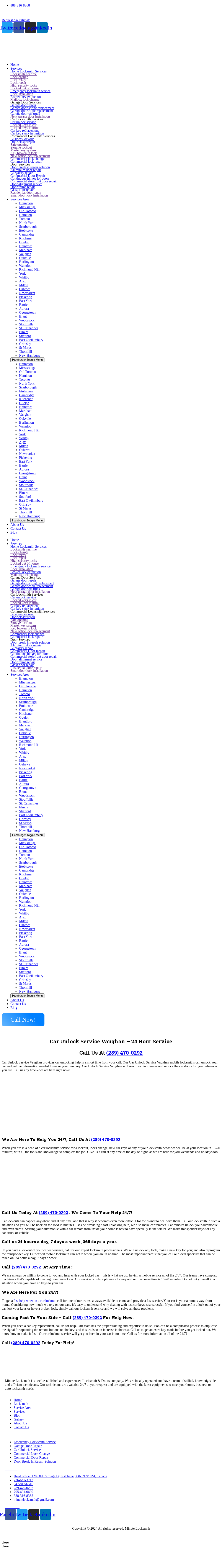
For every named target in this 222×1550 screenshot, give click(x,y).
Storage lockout (21, 147)
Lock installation (21, 94)
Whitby (24, 277)
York (22, 273)
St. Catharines (28, 328)
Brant (23, 316)
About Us (17, 1000)
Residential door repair (25, 192)
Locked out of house (24, 88)
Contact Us (18, 1004)
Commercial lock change (27, 159)
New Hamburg (29, 355)
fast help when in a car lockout (35, 1301)
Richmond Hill (29, 269)
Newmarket (27, 293)
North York (26, 222)
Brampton (26, 203)
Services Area (19, 674)
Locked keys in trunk (24, 127)
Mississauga (27, 207)
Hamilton (25, 215)
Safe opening (19, 144)
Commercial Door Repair (27, 175)
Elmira (23, 332)
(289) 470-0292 (124, 1052)
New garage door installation (30, 116)
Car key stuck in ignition (27, 133)
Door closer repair (22, 142)
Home (14, 540)
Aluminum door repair (25, 170)
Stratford (25, 336)
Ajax (22, 281)
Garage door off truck (25, 113)
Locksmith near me (23, 74)
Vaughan (25, 254)
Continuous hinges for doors (29, 178)
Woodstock (26, 320)
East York (25, 301)
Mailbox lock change (24, 99)
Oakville (25, 258)
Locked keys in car (23, 125)
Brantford (25, 246)
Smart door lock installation (29, 195)
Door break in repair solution (30, 167)
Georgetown (27, 312)
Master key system (23, 150)
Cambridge (26, 234)
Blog (13, 1007)
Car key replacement (24, 130)
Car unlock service (23, 122)
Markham (25, 250)
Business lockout (22, 139)
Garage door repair (23, 105)
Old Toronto (27, 211)
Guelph (24, 242)
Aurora (24, 308)
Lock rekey (18, 80)
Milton (23, 285)
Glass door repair (22, 190)
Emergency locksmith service (30, 91)
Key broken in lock (23, 153)
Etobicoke (26, 230)
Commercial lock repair (26, 161)
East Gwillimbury (31, 340)
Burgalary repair (21, 173)
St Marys (25, 347)
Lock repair (18, 82)
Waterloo (25, 265)
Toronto (24, 219)
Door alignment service (26, 184)
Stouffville (26, 324)
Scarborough (28, 226)
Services (16, 544)
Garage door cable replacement (31, 111)
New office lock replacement (30, 156)
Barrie (23, 304)
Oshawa (24, 289)
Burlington (26, 262)
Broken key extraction (25, 96)
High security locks (23, 85)
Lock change (19, 77)
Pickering (25, 297)
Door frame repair (22, 187)
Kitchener (26, 238)
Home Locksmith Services (28, 71)
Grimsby (25, 344)
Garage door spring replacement (32, 108)
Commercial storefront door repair (33, 181)
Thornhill (25, 351)
